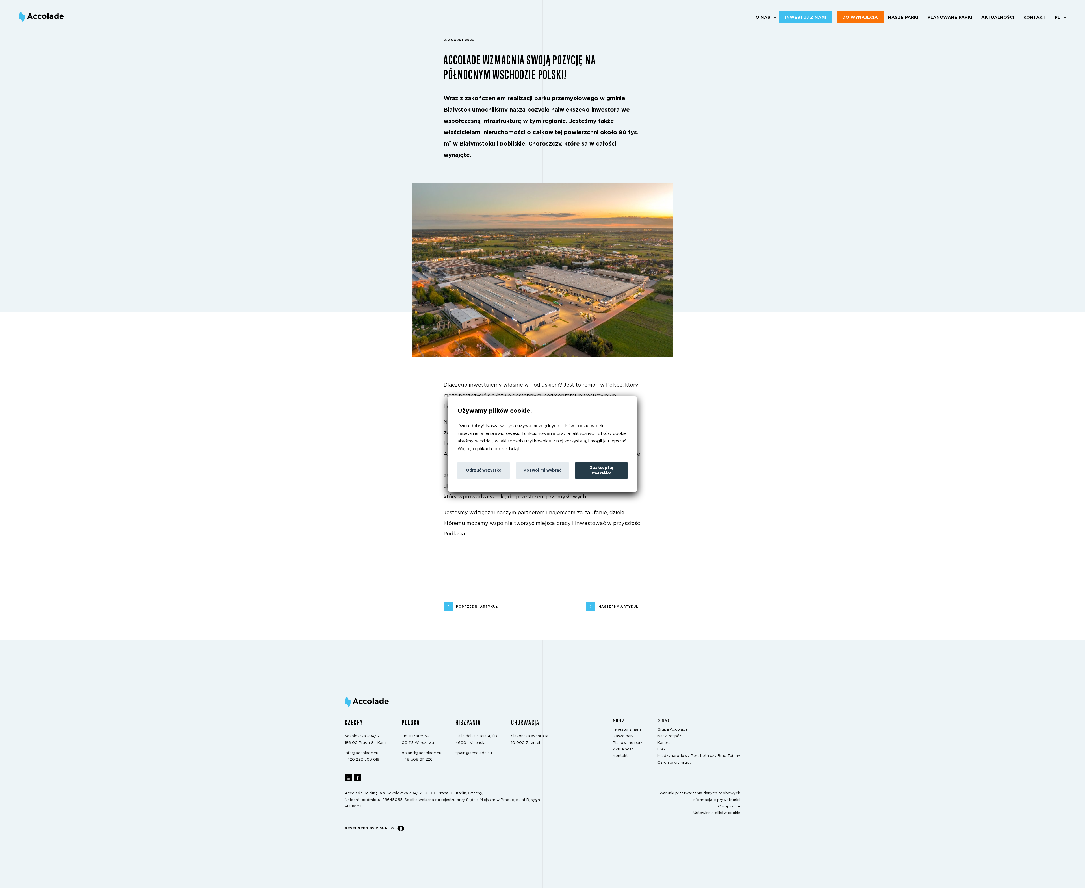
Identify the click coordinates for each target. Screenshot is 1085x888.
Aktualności (997, 17)
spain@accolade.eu (473, 753)
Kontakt (1034, 17)
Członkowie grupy (674, 763)
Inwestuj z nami (805, 17)
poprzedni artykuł (477, 606)
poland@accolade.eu (421, 753)
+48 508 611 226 (417, 760)
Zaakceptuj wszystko (601, 470)
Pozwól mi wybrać (542, 470)
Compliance (729, 806)
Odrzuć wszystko (484, 470)
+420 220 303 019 (362, 760)
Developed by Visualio (369, 828)
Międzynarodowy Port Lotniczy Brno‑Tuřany (698, 756)
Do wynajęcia (860, 17)
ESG (661, 749)
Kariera (663, 743)
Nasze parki (903, 17)
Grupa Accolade (672, 729)
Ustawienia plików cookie (716, 813)
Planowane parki (950, 17)
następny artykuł (618, 606)
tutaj (514, 449)
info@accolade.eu (361, 753)
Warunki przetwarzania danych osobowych (699, 793)
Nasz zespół (669, 736)
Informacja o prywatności (716, 800)
